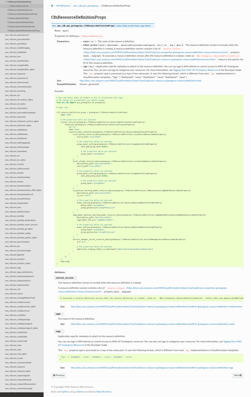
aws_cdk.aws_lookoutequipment (19, 276)
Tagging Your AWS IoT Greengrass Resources (195, 70)
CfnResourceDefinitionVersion (20, 10)
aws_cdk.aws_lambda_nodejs (18, 233)
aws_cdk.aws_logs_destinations (19, 272)
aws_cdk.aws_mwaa (14, 358)
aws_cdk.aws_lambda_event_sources (21, 225)
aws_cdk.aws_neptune (15, 367)
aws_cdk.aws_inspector (15, 74)
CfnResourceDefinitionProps (19, 2)
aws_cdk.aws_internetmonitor (18, 87)
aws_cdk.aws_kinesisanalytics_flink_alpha (23, 190)
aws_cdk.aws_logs (13, 268)
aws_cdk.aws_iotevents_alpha (18, 125)
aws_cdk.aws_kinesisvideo (16, 203)
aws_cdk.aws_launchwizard (17, 242)
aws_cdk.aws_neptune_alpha (18, 371)
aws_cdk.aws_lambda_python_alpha (21, 238)
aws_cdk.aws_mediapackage (17, 319)
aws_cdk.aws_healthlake (15, 52)
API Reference (63, 6)
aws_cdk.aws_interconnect (17, 82)
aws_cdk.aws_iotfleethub (16, 130)
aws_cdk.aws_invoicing (15, 91)
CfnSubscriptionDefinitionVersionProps (24, 31)
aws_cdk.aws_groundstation (17, 39)
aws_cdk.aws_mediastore (16, 332)
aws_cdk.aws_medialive (15, 315)
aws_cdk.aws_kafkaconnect (17, 169)
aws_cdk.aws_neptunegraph (17, 375)
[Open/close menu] (6, 2)
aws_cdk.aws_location (15, 259)
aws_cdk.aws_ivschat (14, 164)
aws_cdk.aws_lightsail (14, 255)
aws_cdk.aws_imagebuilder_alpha (19, 69)
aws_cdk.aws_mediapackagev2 (18, 324)
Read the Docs (104, 392)
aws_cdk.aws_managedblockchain (20, 298)
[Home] (52, 6)
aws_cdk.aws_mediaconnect (17, 302)
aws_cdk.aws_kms (13, 207)
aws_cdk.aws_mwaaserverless (18, 363)
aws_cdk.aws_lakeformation (17, 212)
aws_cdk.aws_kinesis (14, 182)
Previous (59, 375)
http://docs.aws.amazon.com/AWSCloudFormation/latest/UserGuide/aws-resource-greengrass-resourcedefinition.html (140, 81)
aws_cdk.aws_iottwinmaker (17, 147)
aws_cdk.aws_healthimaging (17, 48)
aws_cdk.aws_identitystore (17, 61)
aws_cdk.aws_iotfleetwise (16, 134)
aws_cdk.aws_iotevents (15, 117)
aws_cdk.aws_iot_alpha (15, 104)
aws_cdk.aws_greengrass (85, 6)
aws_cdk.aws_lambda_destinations (20, 220)
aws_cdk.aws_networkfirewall (18, 380)
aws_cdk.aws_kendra (14, 173)
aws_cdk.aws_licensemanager (18, 250)
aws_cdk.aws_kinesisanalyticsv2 (19, 194)
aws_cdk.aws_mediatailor (16, 337)
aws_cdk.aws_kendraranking (17, 177)
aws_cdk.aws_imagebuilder (17, 65)
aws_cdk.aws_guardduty (16, 44)
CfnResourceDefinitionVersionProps (22, 14)
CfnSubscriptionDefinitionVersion (21, 27)
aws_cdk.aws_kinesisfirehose (17, 199)
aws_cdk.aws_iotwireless (16, 151)
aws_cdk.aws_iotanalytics (16, 108)
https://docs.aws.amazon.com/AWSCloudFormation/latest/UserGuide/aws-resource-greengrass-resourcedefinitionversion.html (149, 59)
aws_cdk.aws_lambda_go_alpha (19, 229)
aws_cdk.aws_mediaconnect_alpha (20, 306)
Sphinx (65, 392)
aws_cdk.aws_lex (12, 246)
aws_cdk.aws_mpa (13, 345)
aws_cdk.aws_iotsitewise (16, 138)
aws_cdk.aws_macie (14, 294)
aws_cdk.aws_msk (13, 350)
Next (237, 375)
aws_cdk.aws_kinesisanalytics (18, 186)
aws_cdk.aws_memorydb (16, 341)
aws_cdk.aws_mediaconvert (17, 311)
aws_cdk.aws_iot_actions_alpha (19, 100)
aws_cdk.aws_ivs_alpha (15, 160)
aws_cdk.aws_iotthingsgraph (17, 143)
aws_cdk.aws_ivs (12, 156)
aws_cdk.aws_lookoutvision (17, 285)
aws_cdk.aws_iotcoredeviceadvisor (20, 113)
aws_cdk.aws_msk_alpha (16, 354)
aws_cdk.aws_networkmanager (19, 388)
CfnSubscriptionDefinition (18, 18)
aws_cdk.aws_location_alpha (17, 263)
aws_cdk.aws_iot (12, 95)
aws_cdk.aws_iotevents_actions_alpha (22, 121)
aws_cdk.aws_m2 (12, 289)
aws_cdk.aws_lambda (14, 216)
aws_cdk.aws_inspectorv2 (16, 78)
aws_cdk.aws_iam (13, 56)
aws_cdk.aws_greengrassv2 (17, 35)
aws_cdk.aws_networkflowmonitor (20, 384)
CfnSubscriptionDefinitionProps (21, 22)
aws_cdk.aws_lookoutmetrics (18, 281)
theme (80, 392)
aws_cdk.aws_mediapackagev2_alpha (21, 328)
